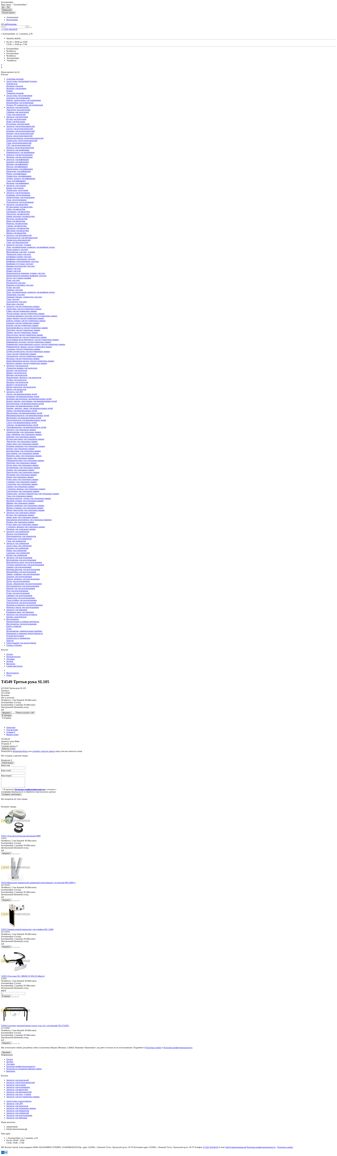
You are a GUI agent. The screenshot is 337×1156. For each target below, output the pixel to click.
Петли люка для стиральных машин (22, 465)
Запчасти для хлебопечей (17, 543)
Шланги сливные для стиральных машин (24, 508)
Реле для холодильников (17, 591)
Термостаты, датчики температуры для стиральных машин (32, 493)
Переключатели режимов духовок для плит (25, 273)
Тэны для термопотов (16, 541)
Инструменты (12, 619)
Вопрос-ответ (12, 734)
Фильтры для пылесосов (17, 382)
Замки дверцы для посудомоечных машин (25, 318)
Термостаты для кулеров (17, 190)
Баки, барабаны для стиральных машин (24, 434)
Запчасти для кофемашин (17, 159)
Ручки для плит (13, 287)
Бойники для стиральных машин (21, 437)
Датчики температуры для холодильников (25, 565)
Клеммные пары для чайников (20, 612)
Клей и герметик (13, 626)
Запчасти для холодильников (19, 557)
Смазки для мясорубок (16, 226)
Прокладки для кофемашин (18, 171)
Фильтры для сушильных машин (21, 529)
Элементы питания (15, 93)
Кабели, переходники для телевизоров (23, 100)
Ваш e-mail (6, 770)
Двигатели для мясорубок (17, 214)
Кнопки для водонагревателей (20, 133)
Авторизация (12, 17)
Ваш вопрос (6, 775)
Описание (10, 727)
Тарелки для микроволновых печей (22, 425)
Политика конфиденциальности (20, 1066)
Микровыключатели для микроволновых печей (27, 415)
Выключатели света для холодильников (24, 562)
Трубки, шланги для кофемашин (20, 178)
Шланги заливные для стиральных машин (25, 505)
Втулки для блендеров (16, 119)
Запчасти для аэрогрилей (17, 107)
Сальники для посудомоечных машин (23, 349)
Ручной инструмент (15, 636)
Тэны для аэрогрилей (16, 114)
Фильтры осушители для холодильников (24, 605)
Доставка (10, 659)
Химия (9, 91)
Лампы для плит (13, 268)
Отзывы (10, 732)
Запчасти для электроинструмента (21, 614)
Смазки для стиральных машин (20, 486)
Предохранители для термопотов (21, 536)
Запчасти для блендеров (17, 117)
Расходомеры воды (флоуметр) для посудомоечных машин (32, 339)
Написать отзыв (8, 749)
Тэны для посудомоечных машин (21, 354)
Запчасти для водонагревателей (20, 126)
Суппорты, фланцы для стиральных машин (25, 489)
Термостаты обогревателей (18, 240)
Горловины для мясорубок (18, 212)
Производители (13, 656)
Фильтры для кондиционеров (19, 157)
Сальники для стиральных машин (21, 482)
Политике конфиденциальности (177, 1047)
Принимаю (6, 1052)
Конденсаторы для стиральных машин (23, 451)
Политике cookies (153, 1047)
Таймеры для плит (14, 290)
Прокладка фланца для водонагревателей (24, 138)
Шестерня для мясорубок (17, 230)
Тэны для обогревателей (17, 242)
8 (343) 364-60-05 (210, 1147)
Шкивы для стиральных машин (20, 503)
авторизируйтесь (20, 751)
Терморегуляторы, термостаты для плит (24, 297)
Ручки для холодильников (18, 593)
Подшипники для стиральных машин (23, 467)
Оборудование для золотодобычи (21, 643)
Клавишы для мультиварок (18, 195)
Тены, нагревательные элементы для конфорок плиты (30, 247)
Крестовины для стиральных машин (22, 453)
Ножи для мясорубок (15, 221)
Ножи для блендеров (15, 121)
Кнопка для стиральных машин (20, 448)
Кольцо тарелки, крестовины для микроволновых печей (31, 401)
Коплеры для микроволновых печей (22, 406)
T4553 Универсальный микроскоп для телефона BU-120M (27, 929)
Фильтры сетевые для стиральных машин (25, 501)
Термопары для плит (15, 294)
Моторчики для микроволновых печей (23, 418)
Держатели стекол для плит (18, 254)
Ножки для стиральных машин (20, 458)
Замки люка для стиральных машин (22, 444)
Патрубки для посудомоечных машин (23, 330)
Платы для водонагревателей (19, 136)
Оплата (9, 654)
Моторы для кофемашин (17, 164)
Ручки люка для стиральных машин (22, 479)
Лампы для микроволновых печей (21, 411)
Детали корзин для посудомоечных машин (25, 313)
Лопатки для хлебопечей (17, 548)
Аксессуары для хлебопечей (19, 546)
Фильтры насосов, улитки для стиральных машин (28, 498)
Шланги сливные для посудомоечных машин (26, 363)
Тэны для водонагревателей (18, 143)
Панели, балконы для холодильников (23, 579)
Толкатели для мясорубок (17, 228)
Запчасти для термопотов (17, 531)
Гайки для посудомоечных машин (21, 311)
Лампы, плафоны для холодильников (23, 574)
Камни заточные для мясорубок (20, 216)
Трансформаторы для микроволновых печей (26, 427)
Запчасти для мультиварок (18, 193)
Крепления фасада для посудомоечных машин (27, 328)
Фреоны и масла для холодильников (22, 607)
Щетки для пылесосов (16, 389)
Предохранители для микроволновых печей (26, 420)
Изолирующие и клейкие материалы (22, 621)
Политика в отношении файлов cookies (24, 1069)
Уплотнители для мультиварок (20, 202)
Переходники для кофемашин (19, 169)
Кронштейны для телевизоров (19, 103)
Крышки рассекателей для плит (20, 266)
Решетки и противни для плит (20, 285)
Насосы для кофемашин (17, 166)
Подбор (9, 661)
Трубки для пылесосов (16, 380)
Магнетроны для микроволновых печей (24, 413)
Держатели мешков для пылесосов (21, 368)
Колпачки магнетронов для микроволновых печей (29, 399)
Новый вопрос (7, 763)
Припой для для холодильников (20, 588)
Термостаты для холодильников (20, 598)
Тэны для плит (13, 299)
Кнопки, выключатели (16, 617)
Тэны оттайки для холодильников (21, 600)
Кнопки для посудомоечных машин (22, 325)
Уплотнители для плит (16, 302)
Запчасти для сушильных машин (21, 512)
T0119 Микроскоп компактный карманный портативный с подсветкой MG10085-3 (38, 883)
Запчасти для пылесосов (17, 366)
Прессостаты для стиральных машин (22, 472)
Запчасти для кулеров (16, 185)
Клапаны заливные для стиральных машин (25, 446)
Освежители (12, 84)
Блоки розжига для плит (17, 249)
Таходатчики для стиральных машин (22, 491)
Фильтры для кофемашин (17, 183)
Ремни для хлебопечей (16, 550)
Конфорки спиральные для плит (20, 259)
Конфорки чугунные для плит (19, 264)
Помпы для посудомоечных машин (22, 332)
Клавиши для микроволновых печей (22, 396)
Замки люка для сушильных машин (22, 517)
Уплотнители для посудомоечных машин (24, 356)
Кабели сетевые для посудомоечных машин (26, 321)
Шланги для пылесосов (16, 384)
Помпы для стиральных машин (20, 470)
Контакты (10, 664)
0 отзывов (6, 718)
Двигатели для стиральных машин (21, 441)
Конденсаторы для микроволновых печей (25, 403)
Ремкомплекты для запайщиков (20, 152)
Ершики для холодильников (18, 567)
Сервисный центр (14, 666)
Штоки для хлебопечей (16, 555)
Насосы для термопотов (17, 534)
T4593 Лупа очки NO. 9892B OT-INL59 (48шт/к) (23, 976)
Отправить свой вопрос (11, 794)
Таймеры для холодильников (19, 595)
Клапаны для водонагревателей (20, 131)
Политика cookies (285, 1147)
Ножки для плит (13, 271)
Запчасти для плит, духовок (18, 245)
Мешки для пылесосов (16, 373)
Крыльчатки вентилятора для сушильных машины (29, 520)
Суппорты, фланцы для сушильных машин (25, 527)
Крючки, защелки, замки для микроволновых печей (29, 408)
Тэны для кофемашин (16, 181)
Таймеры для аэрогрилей (17, 112)
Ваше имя (5, 765)
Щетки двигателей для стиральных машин (25, 510)
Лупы (8, 629)
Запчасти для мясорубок (17, 204)
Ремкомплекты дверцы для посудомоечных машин (29, 347)
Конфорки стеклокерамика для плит (22, 261)
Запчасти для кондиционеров (19, 155)
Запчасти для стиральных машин (21, 430)
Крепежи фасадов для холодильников (23, 569)
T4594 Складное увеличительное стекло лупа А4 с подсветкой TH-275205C (35, 1025)
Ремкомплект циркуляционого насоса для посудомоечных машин (35, 344)
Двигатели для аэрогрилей (18, 110)
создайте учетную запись (43, 751)
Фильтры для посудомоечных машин (22, 358)
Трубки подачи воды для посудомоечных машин (28, 351)
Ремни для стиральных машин (20, 477)
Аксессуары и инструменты (18, 1101)
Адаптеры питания (14, 79)
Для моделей (12, 730)
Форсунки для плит (15, 304)
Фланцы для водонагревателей (20, 148)
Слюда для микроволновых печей (21, 422)
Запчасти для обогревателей (19, 235)
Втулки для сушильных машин (20, 515)
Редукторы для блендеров (17, 124)
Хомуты (10, 640)
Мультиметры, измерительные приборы (24, 631)
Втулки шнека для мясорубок (19, 207)
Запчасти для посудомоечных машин (22, 306)
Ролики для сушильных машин (20, 522)
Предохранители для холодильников (22, 586)
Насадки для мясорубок (17, 219)
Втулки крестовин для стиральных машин (25, 439)
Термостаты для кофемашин (18, 176)
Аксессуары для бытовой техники (21, 81)
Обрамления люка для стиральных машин (25, 460)
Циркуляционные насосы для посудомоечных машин (30, 361)
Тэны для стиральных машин (19, 496)
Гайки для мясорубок (15, 209)
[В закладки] (16, 853)
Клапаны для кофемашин (17, 162)
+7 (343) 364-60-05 (9, 29)
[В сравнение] (19, 853)
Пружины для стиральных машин (21, 475)
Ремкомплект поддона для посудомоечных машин (28, 342)
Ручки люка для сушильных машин (22, 524)
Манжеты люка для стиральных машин (24, 456)
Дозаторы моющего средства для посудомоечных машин (31, 316)
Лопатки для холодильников (19, 576)
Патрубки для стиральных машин (21, 463)
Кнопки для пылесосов (16, 370)
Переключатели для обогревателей (22, 238)
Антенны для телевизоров (18, 98)
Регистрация (12, 20)
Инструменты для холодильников (21, 624)
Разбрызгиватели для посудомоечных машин (26, 337)
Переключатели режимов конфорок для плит (26, 275)
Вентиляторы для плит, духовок (20, 252)
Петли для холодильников (18, 581)
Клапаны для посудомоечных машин (22, 323)
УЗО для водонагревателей (18, 145)
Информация (7, 1055)
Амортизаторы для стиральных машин (23, 432)
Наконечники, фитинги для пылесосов (23, 377)
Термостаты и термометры (18, 638)
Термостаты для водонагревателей (21, 140)
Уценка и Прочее (14, 645)
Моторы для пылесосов (16, 375)
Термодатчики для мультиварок (20, 197)
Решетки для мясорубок (17, 223)
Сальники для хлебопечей (18, 553)
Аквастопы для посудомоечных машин (23, 309)
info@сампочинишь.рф (236, 1147)
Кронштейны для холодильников (21, 572)
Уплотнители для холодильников (21, 602)
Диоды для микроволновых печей (21, 394)
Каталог (4, 1076)
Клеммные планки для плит (18, 257)
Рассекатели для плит (16, 283)
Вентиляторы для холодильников (21, 560)
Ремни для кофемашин (16, 174)
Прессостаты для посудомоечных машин (24, 335)
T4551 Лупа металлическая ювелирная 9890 (21, 836)
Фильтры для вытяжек (16, 88)
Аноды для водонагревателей (19, 129)
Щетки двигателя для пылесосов (21, 387)
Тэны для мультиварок (16, 200)
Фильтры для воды (14, 86)
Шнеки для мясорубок (16, 233)
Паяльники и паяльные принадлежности (24, 633)
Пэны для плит (13, 280)
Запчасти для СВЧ (14, 392)
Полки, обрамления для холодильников (24, 584)
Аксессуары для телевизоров (19, 95)
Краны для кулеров (15, 188)
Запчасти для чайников (16, 610)
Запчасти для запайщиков (17, 150)
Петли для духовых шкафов (18, 278)
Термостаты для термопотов (19, 539)
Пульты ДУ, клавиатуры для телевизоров (24, 105)
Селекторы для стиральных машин (22, 484)
